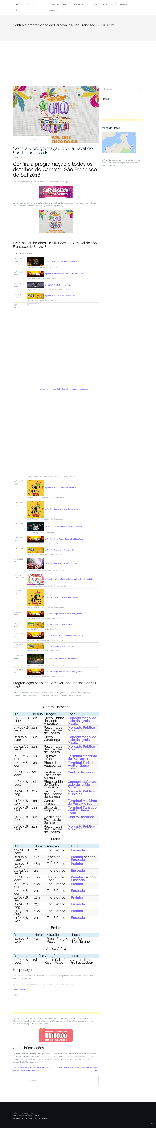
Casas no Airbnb (19, 989)
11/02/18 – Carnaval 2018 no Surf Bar (59, 625)
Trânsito (54, 4)
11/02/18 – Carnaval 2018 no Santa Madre (61, 597)
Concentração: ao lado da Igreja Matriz (82, 720)
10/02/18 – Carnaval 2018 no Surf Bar (59, 550)
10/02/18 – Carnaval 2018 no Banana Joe (61, 563)
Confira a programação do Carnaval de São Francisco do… (53, 150)
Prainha (77, 857)
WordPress (42, 1118)
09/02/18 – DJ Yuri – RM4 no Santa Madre (61, 488)
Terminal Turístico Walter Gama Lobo (82, 765)
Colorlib (23, 1118)
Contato (54, 10)
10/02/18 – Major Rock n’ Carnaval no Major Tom (64, 539)
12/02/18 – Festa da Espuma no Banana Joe (62, 659)
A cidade (65, 4)
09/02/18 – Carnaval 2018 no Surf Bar (60, 296)
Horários (123, 4)
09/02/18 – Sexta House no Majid (58, 285)
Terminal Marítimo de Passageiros (82, 757)
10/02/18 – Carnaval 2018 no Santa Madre (61, 509)
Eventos (105, 4)
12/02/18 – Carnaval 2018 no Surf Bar (59, 646)
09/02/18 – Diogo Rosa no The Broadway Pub (63, 261)
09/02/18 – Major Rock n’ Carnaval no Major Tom (64, 274)
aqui (66, 182)
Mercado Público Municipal (81, 728)
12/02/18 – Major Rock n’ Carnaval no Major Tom (64, 635)
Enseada (78, 850)
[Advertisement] (78, 58)
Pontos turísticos (81, 4)
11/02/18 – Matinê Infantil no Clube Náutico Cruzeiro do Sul (68, 579)
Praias (96, 4)
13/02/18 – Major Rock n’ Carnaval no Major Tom (63, 672)
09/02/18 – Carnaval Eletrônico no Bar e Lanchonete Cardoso (64, 389)
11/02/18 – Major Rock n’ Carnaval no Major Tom (63, 614)
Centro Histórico (81, 772)
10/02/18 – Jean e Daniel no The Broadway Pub (63, 527)
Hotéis (114, 4)
